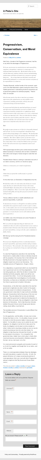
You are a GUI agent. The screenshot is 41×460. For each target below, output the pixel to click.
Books (26, 29)
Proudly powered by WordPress (27, 454)
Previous (6, 35)
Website (9, 431)
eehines (19, 57)
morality (22, 366)
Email (9, 421)
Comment (10, 388)
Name (9, 411)
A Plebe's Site (10, 11)
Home (5, 29)
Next (36, 35)
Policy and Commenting (16, 29)
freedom (5, 368)
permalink (29, 368)
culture (18, 366)
